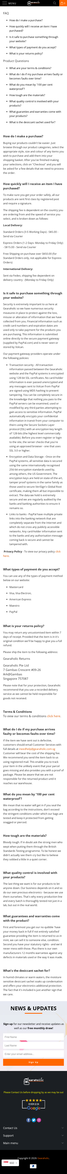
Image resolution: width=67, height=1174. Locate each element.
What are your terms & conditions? (30, 68)
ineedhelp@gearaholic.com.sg (37, 749)
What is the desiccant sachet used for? (32, 122)
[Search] (56, 3)
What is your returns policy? (26, 53)
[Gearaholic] (33, 3)
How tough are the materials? (27, 95)
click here (53, 716)
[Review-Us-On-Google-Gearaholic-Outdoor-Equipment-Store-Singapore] (33, 1111)
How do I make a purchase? (26, 20)
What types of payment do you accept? (32, 47)
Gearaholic (43, 1158)
